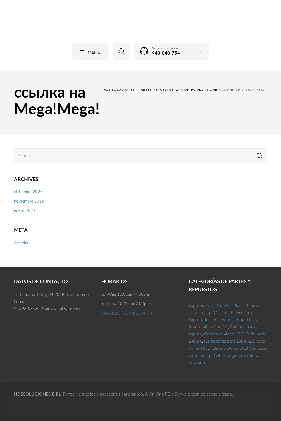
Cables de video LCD (223, 334)
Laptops (196, 305)
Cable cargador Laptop (235, 355)
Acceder (21, 243)
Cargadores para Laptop (227, 341)
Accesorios (199, 362)
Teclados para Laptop (224, 320)
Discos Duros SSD (230, 348)
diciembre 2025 (28, 192)
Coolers (221, 313)
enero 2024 (24, 211)
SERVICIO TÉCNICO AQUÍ (126, 313)
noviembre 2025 (29, 201)
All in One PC (218, 305)
